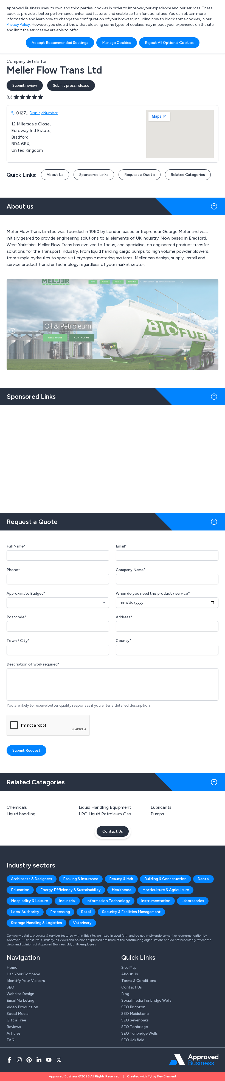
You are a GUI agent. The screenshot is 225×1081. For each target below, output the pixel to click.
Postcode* (16, 617)
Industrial (67, 901)
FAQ (11, 1040)
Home (12, 967)
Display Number (44, 113)
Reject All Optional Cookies (169, 42)
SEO (10, 987)
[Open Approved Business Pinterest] (29, 1060)
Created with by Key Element (151, 1076)
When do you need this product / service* (153, 593)
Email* (121, 546)
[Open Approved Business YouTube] (49, 1060)
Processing (60, 911)
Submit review (24, 85)
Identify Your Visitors (26, 980)
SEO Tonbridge (134, 1026)
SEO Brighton (133, 1007)
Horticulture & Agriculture (165, 890)
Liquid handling (21, 813)
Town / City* (18, 640)
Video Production (22, 1007)
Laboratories (192, 901)
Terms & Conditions (138, 980)
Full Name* (16, 546)
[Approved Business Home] (193, 1059)
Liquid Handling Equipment (105, 807)
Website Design (20, 994)
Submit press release (71, 85)
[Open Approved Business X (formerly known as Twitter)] (58, 1060)
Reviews (14, 1026)
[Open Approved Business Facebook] (9, 1060)
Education (20, 890)
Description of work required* (33, 664)
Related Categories (188, 174)
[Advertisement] (112, 457)
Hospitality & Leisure (29, 901)
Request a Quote (139, 174)
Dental (203, 879)
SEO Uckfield (132, 1040)
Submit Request (26, 750)
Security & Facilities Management (131, 911)
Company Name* (130, 570)
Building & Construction (165, 879)
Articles (14, 1033)
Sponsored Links (93, 174)
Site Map (129, 967)
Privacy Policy (18, 24)
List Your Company (23, 974)
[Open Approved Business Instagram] (19, 1060)
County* (123, 640)
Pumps (157, 813)
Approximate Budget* (26, 593)
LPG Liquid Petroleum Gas (105, 813)
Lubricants (161, 807)
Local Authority (25, 911)
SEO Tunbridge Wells (139, 1033)
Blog (125, 994)
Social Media (17, 1013)
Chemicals (17, 807)
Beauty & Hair (121, 879)
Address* (124, 617)
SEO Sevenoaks (135, 1020)
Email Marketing (20, 1000)
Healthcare (121, 890)
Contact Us (112, 831)
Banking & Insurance (80, 879)
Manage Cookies (116, 42)
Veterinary (82, 922)
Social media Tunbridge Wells (146, 1000)
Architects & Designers (31, 879)
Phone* (13, 570)
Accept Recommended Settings (60, 42)
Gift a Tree (16, 1020)
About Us (55, 174)
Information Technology (108, 901)
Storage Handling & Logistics (36, 922)
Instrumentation (155, 901)
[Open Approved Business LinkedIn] (39, 1060)
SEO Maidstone (135, 1013)
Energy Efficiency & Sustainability (70, 890)
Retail (86, 911)
